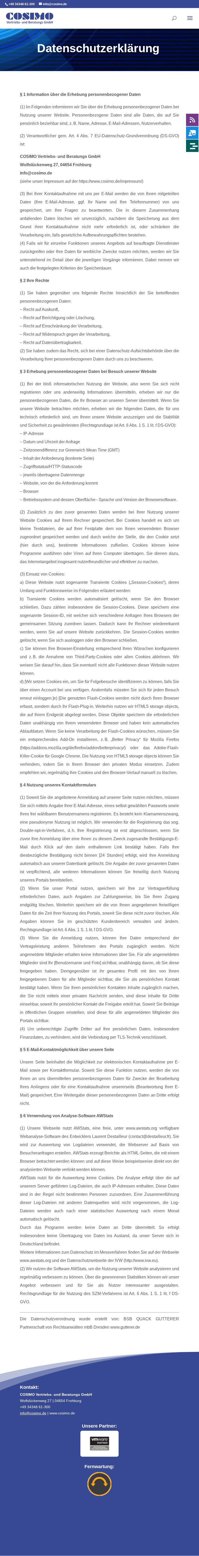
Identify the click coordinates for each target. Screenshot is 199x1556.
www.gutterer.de (125, 1327)
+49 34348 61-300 (22, 4)
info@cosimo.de (33, 1413)
